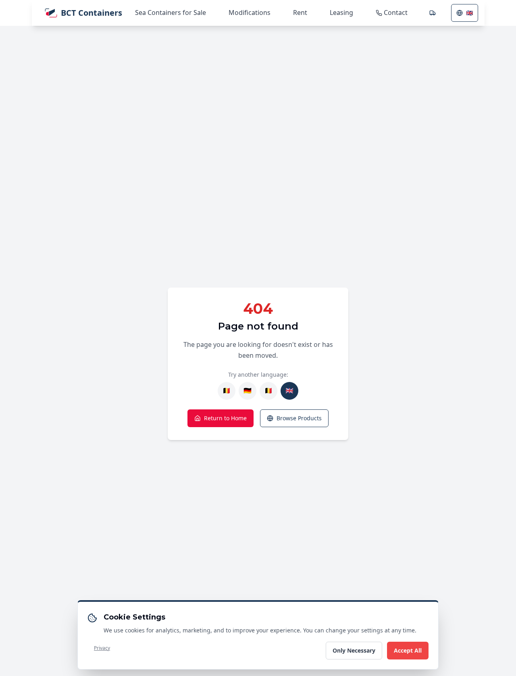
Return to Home (225, 418)
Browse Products (299, 418)
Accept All (408, 650)
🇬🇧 (469, 13)
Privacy (102, 648)
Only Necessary (354, 650)
